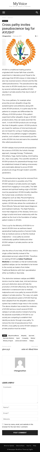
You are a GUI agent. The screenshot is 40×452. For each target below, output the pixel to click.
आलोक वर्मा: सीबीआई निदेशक (29, 349)
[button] (3, 12)
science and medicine (21, 340)
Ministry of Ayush (8, 340)
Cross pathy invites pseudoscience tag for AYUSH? (18, 28)
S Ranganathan (6, 36)
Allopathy (23, 335)
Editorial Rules (20, 446)
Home (4, 17)
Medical (33, 338)
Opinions (10, 17)
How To (29, 446)
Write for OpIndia (9, 446)
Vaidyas (31, 340)
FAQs (34, 446)
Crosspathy (25, 338)
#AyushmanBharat (13, 335)
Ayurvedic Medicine (8, 338)
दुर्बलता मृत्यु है (6, 349)
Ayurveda (31, 335)
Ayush (18, 338)
